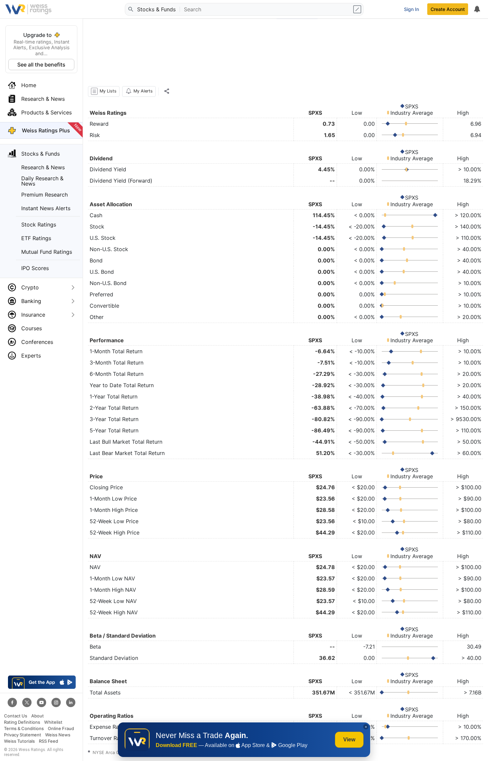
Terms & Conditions (24, 728)
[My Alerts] (477, 9)
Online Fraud (61, 728)
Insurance (33, 314)
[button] (104, 91)
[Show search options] (358, 9)
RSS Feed (48, 741)
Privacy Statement (22, 735)
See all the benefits (41, 64)
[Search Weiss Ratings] (130, 9)
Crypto (30, 287)
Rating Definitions (22, 722)
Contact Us (15, 716)
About (37, 716)
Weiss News (57, 735)
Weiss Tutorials (19, 741)
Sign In (411, 9)
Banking (31, 301)
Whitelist (53, 722)
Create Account (448, 9)
